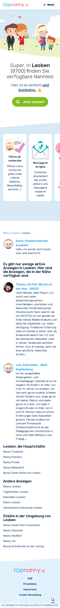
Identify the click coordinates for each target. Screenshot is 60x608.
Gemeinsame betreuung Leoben (22, 507)
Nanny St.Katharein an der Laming (23, 546)
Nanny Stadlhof (12, 535)
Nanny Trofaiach (13, 451)
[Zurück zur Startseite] (16, 5)
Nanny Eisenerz (12, 457)
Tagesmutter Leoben (15, 491)
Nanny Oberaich (13, 530)
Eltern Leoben (11, 502)
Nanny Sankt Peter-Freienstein (21, 525)
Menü (50, 4)
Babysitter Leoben (14, 497)
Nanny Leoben (12, 486)
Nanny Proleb (11, 462)
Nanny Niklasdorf (13, 467)
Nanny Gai (9, 541)
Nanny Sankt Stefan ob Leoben (21, 472)
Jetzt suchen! (33, 102)
